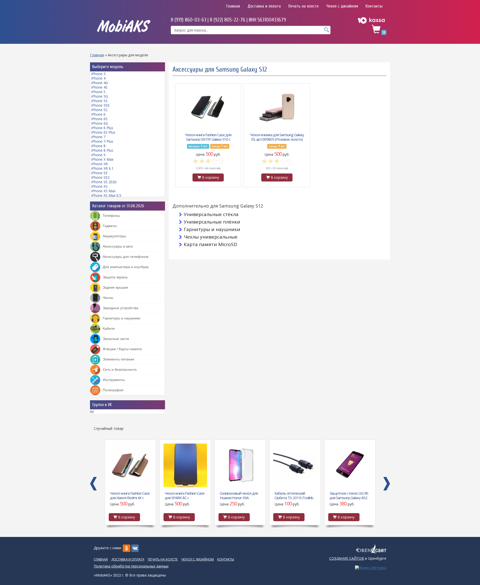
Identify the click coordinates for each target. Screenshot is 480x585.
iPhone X (98, 154)
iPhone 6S (99, 118)
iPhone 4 (98, 78)
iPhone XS (99, 186)
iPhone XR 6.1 (102, 168)
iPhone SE (99, 172)
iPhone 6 (98, 114)
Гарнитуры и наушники (212, 229)
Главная (233, 6)
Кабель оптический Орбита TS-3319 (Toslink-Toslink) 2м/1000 (239, 495)
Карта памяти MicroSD (210, 244)
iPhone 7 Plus (102, 141)
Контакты (374, 6)
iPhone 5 (98, 91)
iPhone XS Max (103, 190)
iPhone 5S (99, 100)
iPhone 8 (98, 145)
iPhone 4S (99, 87)
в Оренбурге (357, 558)
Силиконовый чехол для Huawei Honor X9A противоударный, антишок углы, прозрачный (184, 495)
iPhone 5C (99, 109)
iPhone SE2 (100, 177)
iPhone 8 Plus (102, 150)
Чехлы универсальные (211, 237)
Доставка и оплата (264, 6)
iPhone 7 (98, 136)
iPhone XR (99, 163)
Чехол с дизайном (342, 6)
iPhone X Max (102, 159)
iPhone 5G (99, 96)
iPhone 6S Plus (103, 132)
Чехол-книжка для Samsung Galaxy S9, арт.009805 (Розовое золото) (277, 136)
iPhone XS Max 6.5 (106, 195)
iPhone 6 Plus (102, 127)
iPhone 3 (98, 73)
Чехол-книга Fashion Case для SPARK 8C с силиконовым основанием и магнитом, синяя (130, 495)
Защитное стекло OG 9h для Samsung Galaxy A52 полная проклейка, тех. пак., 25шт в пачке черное (294, 495)
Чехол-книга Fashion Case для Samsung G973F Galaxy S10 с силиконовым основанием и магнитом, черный (208, 136)
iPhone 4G (99, 82)
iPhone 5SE (100, 105)
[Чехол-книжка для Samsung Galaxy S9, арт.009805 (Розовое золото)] (277, 107)
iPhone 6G (99, 123)
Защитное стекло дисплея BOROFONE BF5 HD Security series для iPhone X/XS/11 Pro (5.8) (349, 495)
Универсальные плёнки (212, 222)
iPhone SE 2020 (103, 181)
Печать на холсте (303, 6)
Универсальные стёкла (211, 214)
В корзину (210, 177)
